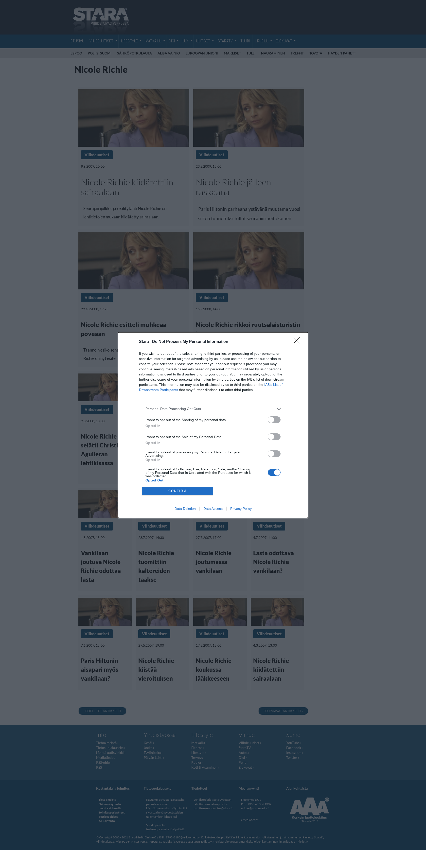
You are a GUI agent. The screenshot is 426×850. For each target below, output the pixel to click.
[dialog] (213, 425)
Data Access (213, 509)
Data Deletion (185, 509)
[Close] (298, 342)
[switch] (274, 419)
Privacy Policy (241, 509)
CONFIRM (177, 491)
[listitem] (213, 408)
